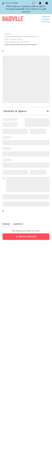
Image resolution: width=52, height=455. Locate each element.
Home (7, 34)
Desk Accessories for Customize (16, 42)
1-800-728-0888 (11, 3)
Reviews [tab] (6, 224)
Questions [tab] (18, 224)
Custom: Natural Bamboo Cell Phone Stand (20, 44)
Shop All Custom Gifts (13, 39)
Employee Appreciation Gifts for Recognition (21, 36)
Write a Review (32, 237)
